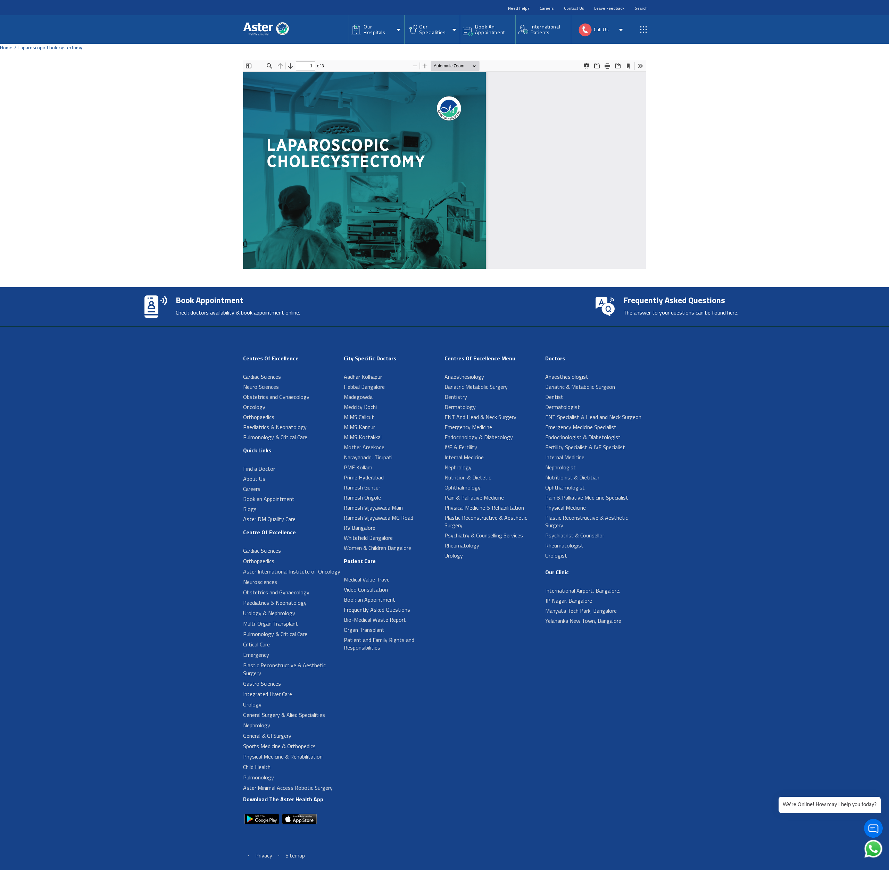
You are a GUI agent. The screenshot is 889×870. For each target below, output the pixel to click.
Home (6, 47)
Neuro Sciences (261, 387)
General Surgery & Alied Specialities (284, 715)
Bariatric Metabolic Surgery (476, 387)
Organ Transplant (364, 630)
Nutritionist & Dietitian (572, 477)
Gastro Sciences (262, 683)
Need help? (518, 8)
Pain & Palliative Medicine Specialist (586, 497)
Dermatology (460, 407)
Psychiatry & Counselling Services (483, 535)
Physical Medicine (565, 507)
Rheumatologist (564, 545)
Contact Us (574, 8)
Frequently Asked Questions (377, 609)
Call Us (601, 29)
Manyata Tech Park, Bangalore (581, 611)
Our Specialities (432, 29)
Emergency (256, 655)
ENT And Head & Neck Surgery (480, 417)
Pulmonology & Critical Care (275, 437)
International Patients (545, 29)
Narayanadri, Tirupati (368, 457)
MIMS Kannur (359, 427)
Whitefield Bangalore (368, 538)
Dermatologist (562, 407)
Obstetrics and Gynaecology (276, 397)
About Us (254, 479)
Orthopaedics (258, 417)
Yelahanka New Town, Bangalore (583, 621)
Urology (252, 704)
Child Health (257, 767)
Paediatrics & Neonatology (275, 427)
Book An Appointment (490, 29)
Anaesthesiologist (566, 377)
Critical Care (256, 644)
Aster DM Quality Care (269, 519)
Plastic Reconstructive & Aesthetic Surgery (284, 669)
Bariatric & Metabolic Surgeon (580, 387)
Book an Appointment (268, 499)
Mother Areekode (364, 447)
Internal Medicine (464, 457)
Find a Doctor (259, 469)
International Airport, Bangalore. (582, 590)
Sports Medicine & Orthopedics (279, 746)
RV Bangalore (359, 528)
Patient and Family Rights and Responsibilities (379, 644)
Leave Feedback (609, 8)
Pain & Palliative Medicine (474, 497)
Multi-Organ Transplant (270, 623)
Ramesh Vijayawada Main (373, 507)
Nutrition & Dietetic (467, 477)
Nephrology (256, 725)
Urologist (556, 555)
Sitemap (295, 855)
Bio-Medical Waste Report (375, 620)
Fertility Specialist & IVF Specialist (585, 447)
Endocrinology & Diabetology (478, 437)
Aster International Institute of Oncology (291, 571)
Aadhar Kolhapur (363, 377)
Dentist (554, 397)
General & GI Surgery (267, 735)
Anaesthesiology (464, 377)
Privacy (263, 855)
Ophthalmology (462, 487)
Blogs (250, 509)
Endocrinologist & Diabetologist (583, 437)
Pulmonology (258, 777)
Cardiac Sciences (262, 377)
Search (641, 8)
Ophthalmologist (565, 487)
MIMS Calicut (359, 417)
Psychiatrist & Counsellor (574, 535)
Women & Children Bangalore (377, 548)
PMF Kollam (358, 467)
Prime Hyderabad (364, 477)
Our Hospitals (374, 29)
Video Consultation (366, 589)
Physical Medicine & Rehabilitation (283, 756)
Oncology (254, 407)
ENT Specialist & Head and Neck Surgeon (593, 417)
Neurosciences (260, 582)
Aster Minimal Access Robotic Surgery (288, 788)
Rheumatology (461, 545)
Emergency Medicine (468, 427)
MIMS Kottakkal (363, 437)
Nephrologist (560, 467)
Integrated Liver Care (267, 694)
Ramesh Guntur (362, 487)
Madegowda (358, 397)
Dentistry (455, 397)
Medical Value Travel (367, 579)
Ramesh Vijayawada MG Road (378, 517)
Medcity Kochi (360, 407)
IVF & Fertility (460, 447)
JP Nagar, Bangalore (568, 600)
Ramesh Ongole (362, 497)
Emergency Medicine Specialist (580, 427)
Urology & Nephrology (269, 613)
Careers (547, 8)
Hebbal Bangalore (364, 387)
